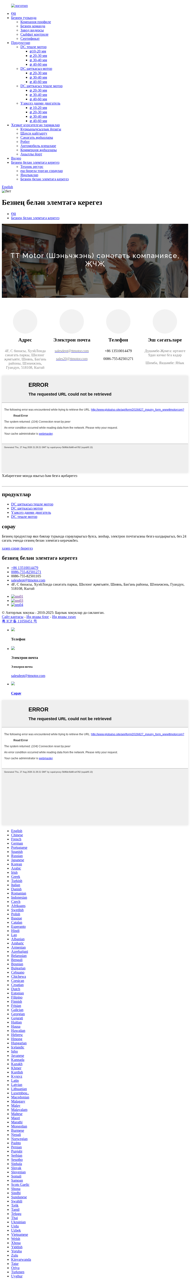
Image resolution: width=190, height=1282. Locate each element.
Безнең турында (23, 18)
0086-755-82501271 (26, 572)
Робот (25, 142)
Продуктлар (20, 43)
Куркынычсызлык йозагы (40, 129)
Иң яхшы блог (37, 617)
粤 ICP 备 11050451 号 (19, 621)
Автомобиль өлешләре (38, 146)
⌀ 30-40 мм (38, 60)
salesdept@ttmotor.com (28, 580)
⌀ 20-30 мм (38, 56)
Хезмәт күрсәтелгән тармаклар (35, 125)
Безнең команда (32, 26)
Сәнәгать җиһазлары (36, 137)
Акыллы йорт (31, 154)
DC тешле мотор (33, 47)
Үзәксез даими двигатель (40, 103)
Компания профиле (35, 22)
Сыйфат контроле (34, 34)
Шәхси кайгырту (33, 133)
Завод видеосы (32, 30)
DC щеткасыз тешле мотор (41, 86)
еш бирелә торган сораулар (41, 171)
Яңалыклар (29, 175)
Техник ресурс (31, 167)
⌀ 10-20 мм (38, 108)
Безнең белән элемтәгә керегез (35, 162)
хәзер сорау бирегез (17, 548)
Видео (16, 158)
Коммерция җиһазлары (38, 150)
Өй (13, 13)
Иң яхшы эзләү (64, 617)
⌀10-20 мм (38, 51)
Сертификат (30, 38)
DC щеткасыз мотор (36, 69)
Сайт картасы (12, 617)
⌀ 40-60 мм (38, 64)
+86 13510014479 (24, 568)
